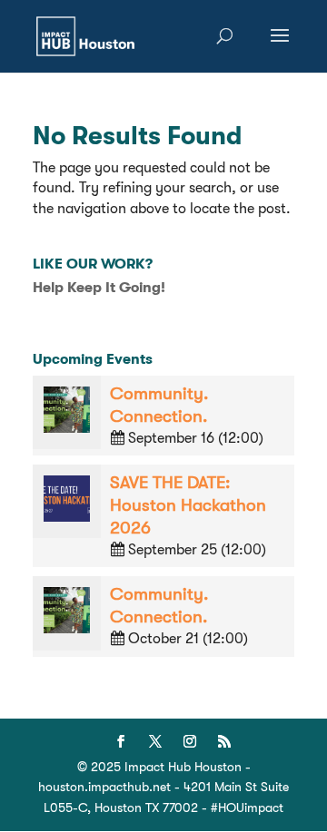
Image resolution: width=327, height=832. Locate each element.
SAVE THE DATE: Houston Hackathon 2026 (188, 505)
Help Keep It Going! (99, 287)
